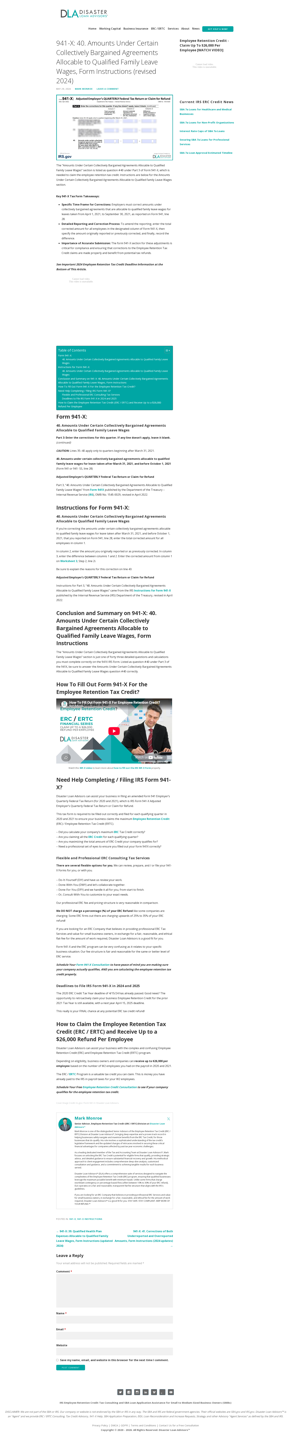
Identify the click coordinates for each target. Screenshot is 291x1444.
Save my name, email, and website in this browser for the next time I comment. (114, 1360)
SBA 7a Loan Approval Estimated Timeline (206, 152)
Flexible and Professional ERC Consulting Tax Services (91, 394)
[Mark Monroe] (65, 1124)
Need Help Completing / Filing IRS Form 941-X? (84, 390)
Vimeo (154, 1392)
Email (61, 1329)
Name (61, 1313)
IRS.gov (250, 1411)
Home (92, 28)
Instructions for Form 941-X (152, 590)
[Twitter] (169, 1119)
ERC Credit (95, 837)
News (196, 28)
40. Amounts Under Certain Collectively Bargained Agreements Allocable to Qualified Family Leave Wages (115, 361)
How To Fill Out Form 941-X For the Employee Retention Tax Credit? (96, 386)
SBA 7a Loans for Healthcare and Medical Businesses (206, 112)
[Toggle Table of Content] (165, 350)
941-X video (86, 767)
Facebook (129, 1392)
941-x (72, 1219)
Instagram (137, 1392)
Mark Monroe (84, 88)
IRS (91, 494)
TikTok (162, 1392)
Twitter (120, 1392)
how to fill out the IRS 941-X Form (132, 767)
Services (173, 28)
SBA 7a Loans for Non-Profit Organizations (207, 122)
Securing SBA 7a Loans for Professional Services (204, 142)
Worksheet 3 (68, 561)
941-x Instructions (89, 1219)
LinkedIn (146, 1392)
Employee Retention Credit (151, 819)
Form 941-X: (65, 355)
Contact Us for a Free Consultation (179, 1425)
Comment (64, 1271)
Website (61, 1345)
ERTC (72, 1074)
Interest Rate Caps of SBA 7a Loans (202, 131)
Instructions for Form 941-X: (74, 367)
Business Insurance (135, 28)
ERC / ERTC (158, 28)
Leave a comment (108, 88)
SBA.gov (235, 1411)
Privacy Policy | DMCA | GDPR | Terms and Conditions (124, 1425)
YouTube (171, 1392)
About (185, 28)
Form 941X (97, 490)
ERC (116, 832)
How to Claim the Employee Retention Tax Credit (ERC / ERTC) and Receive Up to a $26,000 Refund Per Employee (109, 404)
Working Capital (110, 28)
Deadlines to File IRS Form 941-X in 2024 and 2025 (89, 398)
